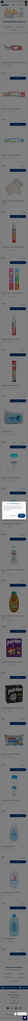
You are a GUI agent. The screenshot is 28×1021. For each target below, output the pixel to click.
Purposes (12, 515)
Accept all (21, 515)
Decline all (6, 515)
